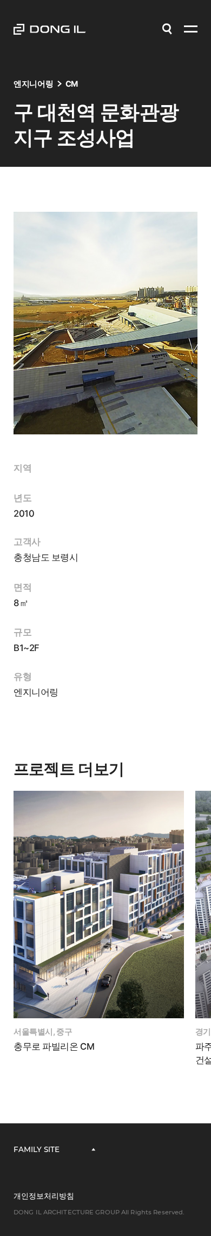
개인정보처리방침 (44, 1196)
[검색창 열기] (167, 29)
